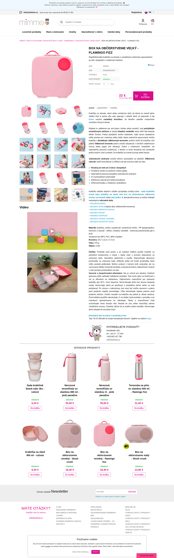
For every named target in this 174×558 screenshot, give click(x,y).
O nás (58, 507)
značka (113, 108)
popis (91, 108)
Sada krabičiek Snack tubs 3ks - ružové (35, 388)
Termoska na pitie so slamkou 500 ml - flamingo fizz (138, 388)
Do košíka (145, 95)
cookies (48, 546)
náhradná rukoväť (97, 213)
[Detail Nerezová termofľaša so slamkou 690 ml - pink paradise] (69, 367)
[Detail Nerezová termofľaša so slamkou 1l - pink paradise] (104, 367)
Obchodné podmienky (66, 510)
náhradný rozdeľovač (99, 216)
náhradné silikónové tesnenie (102, 210)
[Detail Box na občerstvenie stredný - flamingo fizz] (104, 433)
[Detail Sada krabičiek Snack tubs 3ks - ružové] (35, 367)
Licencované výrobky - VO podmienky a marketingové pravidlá (103, 524)
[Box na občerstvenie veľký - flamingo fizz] (52, 74)
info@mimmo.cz (113, 340)
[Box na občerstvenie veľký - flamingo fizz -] (26, 111)
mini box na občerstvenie (131, 194)
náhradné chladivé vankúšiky (102, 219)
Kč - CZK (141, 28)
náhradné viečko (97, 207)
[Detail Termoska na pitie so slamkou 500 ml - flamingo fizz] (139, 367)
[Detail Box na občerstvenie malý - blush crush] (139, 433)
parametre (102, 108)
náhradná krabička (97, 203)
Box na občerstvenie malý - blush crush (139, 455)
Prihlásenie (96, 507)
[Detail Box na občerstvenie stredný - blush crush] (69, 433)
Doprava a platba (64, 518)
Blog (127, 510)
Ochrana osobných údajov (68, 521)
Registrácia (96, 510)
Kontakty (60, 524)
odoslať (132, 491)
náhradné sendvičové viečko (102, 222)
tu (87, 552)
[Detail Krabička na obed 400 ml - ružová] (35, 433)
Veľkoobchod (97, 518)
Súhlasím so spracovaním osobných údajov (110, 496)
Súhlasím (96, 552)
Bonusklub (130, 507)
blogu (148, 319)
